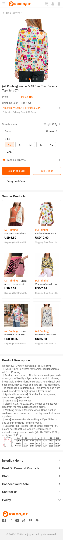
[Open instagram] (10, 520)
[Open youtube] (17, 520)
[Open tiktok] (24, 520)
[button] (31, 110)
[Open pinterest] (30, 520)
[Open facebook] (4, 520)
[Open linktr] (37, 520)
